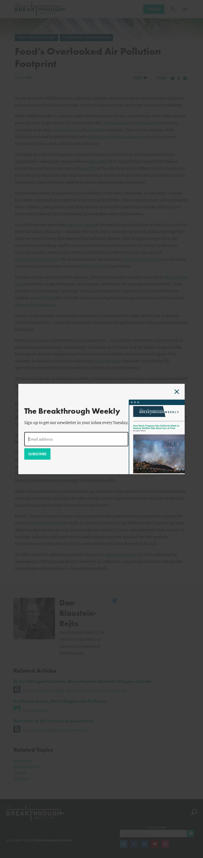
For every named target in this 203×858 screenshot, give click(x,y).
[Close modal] (177, 392)
